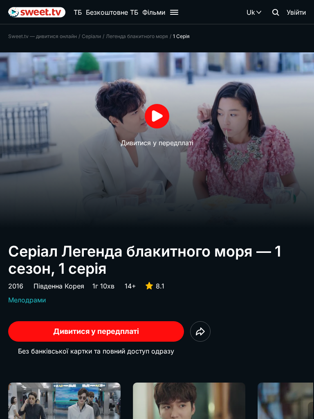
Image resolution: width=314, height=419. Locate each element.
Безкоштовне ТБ (112, 12)
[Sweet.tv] (36, 12)
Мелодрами (27, 300)
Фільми (153, 12)
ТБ (78, 12)
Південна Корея (59, 286)
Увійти (296, 12)
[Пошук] (275, 12)
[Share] (200, 331)
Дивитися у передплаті (96, 331)
